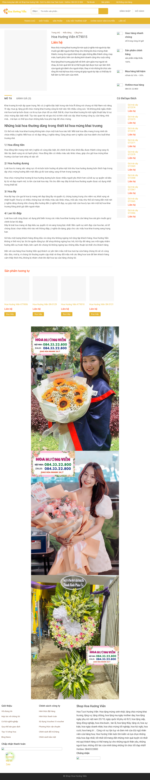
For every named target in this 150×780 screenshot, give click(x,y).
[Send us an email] (143, 2)
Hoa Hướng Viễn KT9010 (73, 304)
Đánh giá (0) (23, 98)
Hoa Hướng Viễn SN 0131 (101, 304)
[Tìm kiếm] (103, 11)
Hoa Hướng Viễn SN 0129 (45, 304)
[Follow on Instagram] (138, 2)
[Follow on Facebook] (135, 2)
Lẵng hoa (78, 32)
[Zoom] (8, 87)
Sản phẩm (57, 21)
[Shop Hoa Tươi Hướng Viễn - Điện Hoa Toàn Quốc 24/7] (14, 11)
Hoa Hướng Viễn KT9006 (16, 304)
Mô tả (8, 98)
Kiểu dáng (67, 32)
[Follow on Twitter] (141, 2)
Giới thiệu (44, 21)
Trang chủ (29, 21)
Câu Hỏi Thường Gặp (76, 21)
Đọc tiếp (10, 314)
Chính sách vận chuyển (103, 21)
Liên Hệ (122, 21)
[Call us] (146, 2)
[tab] (8, 98)
